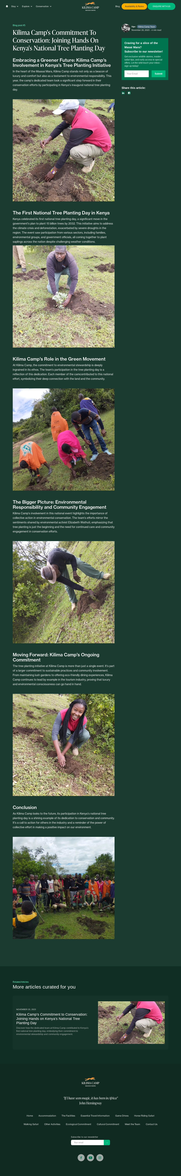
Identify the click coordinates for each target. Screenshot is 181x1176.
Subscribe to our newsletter (84, 1137)
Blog (117, 6)
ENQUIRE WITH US (161, 6)
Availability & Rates (134, 6)
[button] (15, 6)
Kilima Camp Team (146, 27)
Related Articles (21, 982)
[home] (90, 6)
